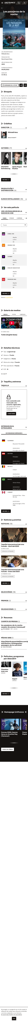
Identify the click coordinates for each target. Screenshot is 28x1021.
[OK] (14, 1018)
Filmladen (15, 457)
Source (3, 297)
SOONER (9, 256)
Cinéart (15, 469)
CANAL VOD (10, 233)
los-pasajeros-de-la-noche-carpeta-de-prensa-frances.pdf (13, 626)
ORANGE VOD (11, 245)
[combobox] (14, 225)
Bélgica (10, 466)
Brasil (10, 479)
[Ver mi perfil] (24, 3)
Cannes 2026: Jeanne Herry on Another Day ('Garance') (9, 734)
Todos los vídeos (7, 749)
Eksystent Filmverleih (18, 444)
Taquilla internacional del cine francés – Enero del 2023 (12, 570)
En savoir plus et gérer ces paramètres (11, 1014)
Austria (10, 453)
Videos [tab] (5, 314)
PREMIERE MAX (11, 279)
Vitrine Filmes (16, 482)
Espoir (14, 679)
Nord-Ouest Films (6, 59)
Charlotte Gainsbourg (5, 167)
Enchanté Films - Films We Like (19, 496)
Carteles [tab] (22, 314)
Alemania (11, 440)
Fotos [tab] (14, 314)
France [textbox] (5, 225)
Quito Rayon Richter (17, 168)
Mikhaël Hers (5, 53)
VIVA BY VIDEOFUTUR (13, 268)
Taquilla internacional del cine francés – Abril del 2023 (12, 545)
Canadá (10, 492)
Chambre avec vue (4, 670)
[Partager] (21, 85)
